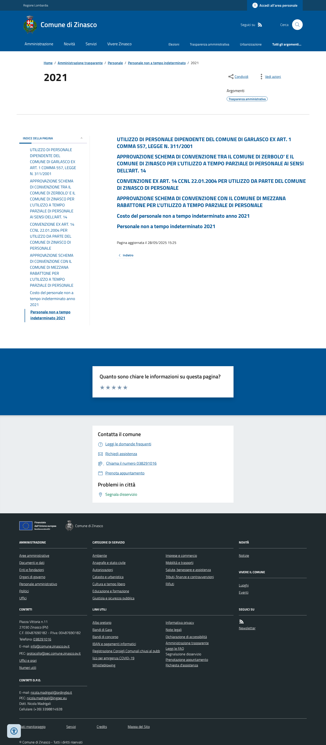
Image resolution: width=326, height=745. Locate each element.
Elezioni (174, 44)
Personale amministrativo (38, 584)
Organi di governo (32, 576)
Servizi (91, 44)
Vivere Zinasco (119, 44)
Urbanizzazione (251, 44)
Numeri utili (27, 667)
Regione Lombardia (35, 5)
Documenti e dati (31, 562)
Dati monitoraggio (32, 726)
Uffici (23, 598)
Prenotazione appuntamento (187, 659)
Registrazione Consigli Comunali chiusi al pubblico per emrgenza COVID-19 (126, 654)
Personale (115, 62)
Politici (24, 591)
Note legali (174, 629)
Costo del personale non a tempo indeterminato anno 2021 (183, 215)
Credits (102, 726)
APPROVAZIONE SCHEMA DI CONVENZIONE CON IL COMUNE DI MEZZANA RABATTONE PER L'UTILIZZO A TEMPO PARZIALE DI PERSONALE (201, 202)
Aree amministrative (34, 555)
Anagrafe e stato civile (109, 562)
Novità (69, 44)
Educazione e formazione (110, 591)
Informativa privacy (180, 622)
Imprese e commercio (181, 555)
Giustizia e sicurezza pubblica (113, 598)
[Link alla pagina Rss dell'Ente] (241, 621)
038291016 (42, 639)
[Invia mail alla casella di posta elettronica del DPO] (51, 692)
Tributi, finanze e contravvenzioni (190, 576)
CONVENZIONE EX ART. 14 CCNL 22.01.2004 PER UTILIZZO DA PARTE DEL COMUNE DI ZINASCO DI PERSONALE (211, 184)
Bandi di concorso (105, 636)
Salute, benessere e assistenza (188, 569)
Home (48, 62)
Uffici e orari (28, 660)
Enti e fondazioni (31, 569)
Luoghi (244, 585)
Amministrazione (39, 44)
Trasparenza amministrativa (209, 44)
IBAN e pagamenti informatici (114, 643)
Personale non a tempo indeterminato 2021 (166, 226)
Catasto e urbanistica (108, 576)
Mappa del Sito (139, 726)
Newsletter (247, 628)
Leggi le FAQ (175, 648)
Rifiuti (170, 584)
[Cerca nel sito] (296, 24)
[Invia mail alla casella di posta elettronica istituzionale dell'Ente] (50, 646)
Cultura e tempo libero (108, 584)
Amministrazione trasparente (80, 62)
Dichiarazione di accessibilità (186, 636)
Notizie (244, 555)
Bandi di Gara (102, 629)
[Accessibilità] (14, 731)
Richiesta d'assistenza (182, 665)
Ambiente (99, 555)
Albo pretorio (101, 622)
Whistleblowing (103, 665)
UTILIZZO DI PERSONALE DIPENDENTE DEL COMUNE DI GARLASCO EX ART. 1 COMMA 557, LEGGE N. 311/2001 (204, 143)
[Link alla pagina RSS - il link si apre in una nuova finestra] (260, 25)
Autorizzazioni (102, 569)
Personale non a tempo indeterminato (157, 62)
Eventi (243, 592)
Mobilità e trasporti (179, 562)
